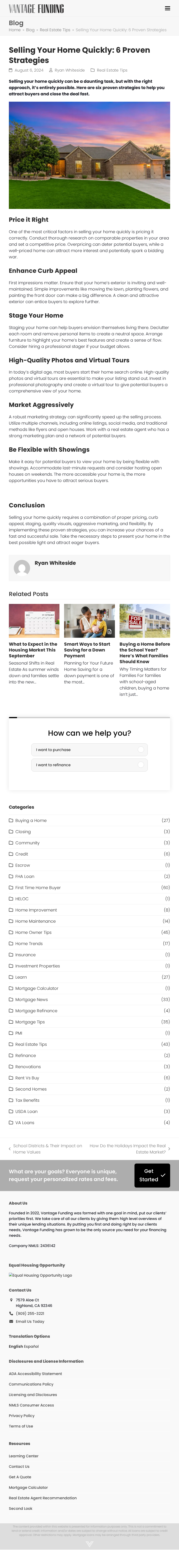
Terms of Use (21, 1426)
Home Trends (29, 943)
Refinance (25, 1055)
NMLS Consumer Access (31, 1405)
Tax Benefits (27, 1100)
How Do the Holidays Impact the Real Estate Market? (127, 1149)
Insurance (25, 955)
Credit (21, 854)
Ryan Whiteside (70, 70)
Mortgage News (31, 999)
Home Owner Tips (33, 932)
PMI (18, 1033)
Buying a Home (31, 820)
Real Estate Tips (112, 70)
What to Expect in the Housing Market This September (33, 650)
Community (27, 843)
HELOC (22, 899)
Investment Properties (37, 966)
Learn (21, 977)
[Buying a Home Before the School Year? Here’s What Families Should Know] (145, 621)
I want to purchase (53, 749)
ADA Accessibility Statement (35, 1373)
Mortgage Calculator (37, 988)
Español (31, 1346)
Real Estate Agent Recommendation (43, 1498)
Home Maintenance (35, 921)
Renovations (28, 1067)
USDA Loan (26, 1111)
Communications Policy (31, 1384)
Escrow (22, 865)
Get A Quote (20, 1477)
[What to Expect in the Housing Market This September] (34, 621)
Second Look (20, 1508)
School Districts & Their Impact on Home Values (45, 1149)
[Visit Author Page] (22, 568)
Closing (23, 832)
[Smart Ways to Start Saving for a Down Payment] (89, 621)
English (16, 1346)
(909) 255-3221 (30, 1313)
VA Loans (24, 1123)
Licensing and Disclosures (33, 1394)
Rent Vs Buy (27, 1078)
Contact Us (19, 1466)
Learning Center (23, 1456)
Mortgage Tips (30, 1022)
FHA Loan (24, 876)
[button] (167, 8)
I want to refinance (53, 765)
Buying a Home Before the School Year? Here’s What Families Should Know (145, 653)
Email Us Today (30, 1321)
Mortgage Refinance (36, 1011)
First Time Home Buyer (38, 887)
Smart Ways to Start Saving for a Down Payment (87, 650)
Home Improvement (36, 910)
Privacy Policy (21, 1415)
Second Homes (31, 1089)
